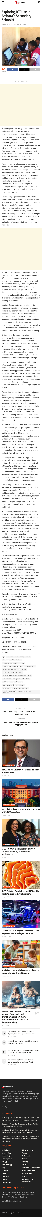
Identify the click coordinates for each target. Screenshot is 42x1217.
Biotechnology (7, 1165)
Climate (4, 1179)
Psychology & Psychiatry (31, 1168)
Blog (3, 1168)
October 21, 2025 (7, 24)
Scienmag (9, 1213)
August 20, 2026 (7, 897)
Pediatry (25, 1162)
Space (24, 1176)
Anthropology (7, 1153)
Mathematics (26, 1156)
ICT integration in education (12, 672)
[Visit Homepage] (21, 2)
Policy (24, 1165)
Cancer (4, 1173)
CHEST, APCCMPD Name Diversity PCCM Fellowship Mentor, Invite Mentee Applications (18, 851)
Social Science (27, 1173)
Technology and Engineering (27, 1180)
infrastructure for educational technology (17, 675)
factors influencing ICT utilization (14, 669)
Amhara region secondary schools (18, 657)
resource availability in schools (13, 685)
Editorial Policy (27, 1150)
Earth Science (6, 1182)
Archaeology (6, 1156)
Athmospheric (7, 1159)
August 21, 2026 (6, 775)
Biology (4, 1162)
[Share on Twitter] (24, 69)
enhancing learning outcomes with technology (18, 666)
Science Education (22, 8)
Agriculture (6, 1150)
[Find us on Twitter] (6, 1107)
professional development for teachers (16, 679)
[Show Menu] (3, 2)
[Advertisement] (21, 76)
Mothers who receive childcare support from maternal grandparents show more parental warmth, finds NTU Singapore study (16, 1017)
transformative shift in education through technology (17, 691)
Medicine (25, 1159)
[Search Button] (39, 2)
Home (3, 8)
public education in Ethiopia (12, 682)
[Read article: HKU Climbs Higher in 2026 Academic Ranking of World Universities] (21, 793)
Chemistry (5, 1176)
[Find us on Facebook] (2, 1107)
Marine (24, 1153)
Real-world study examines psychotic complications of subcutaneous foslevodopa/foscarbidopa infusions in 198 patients (20, 1138)
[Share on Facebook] (12, 69)
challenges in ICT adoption (12, 660)
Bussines (5, 1171)
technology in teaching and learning (15, 688)
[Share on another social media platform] (35, 69)
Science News (11, 8)
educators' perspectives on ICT (13, 663)
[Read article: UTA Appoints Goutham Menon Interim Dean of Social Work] (21, 753)
